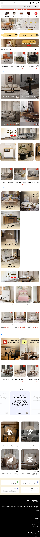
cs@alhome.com (35, 522)
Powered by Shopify (33, 536)
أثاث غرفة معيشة (36, 181)
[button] (20, 28)
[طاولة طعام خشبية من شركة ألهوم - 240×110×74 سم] (20, 370)
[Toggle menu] (38, 3)
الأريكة (12, 181)
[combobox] (20, 6)
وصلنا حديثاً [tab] (8, 49)
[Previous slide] (38, 28)
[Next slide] (1, 28)
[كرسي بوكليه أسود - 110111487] (33, 58)
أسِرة (25, 324)
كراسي (38, 65)
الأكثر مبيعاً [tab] (3, 49)
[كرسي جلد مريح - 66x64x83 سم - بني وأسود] (7, 58)
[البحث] (2, 6)
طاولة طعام (37, 378)
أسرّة (12, 324)
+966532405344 (35, 524)
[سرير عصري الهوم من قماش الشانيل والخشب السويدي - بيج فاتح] (33, 317)
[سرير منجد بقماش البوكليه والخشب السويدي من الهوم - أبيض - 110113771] (7, 317)
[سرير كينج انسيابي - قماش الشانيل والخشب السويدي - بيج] (20, 317)
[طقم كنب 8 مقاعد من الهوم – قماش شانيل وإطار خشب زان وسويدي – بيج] (33, 174)
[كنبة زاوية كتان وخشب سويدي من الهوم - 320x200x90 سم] (7, 174)
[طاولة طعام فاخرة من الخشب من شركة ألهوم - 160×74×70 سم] (7, 370)
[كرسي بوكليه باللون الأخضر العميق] (20, 58)
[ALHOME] (10, 200)
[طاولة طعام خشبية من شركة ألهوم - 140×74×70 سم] (33, 370)
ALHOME (28, 536)
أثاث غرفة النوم (37, 324)
